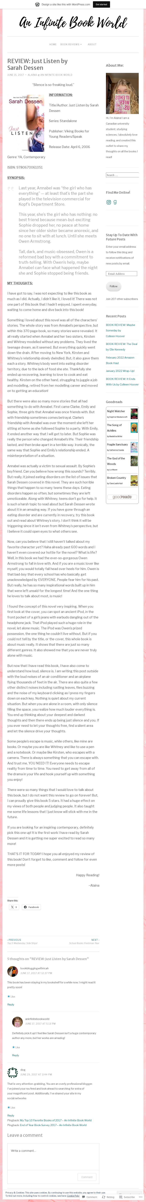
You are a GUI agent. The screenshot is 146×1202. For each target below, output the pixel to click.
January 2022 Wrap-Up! (120, 371)
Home (53, 44)
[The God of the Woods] (134, 465)
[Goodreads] (115, 202)
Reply (10, 1004)
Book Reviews (70, 44)
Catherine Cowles (116, 450)
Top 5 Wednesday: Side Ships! (22, 942)
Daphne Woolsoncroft (118, 417)
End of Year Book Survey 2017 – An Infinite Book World (53, 1125)
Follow (114, 286)
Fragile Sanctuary (117, 444)
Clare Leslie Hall (116, 483)
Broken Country (116, 477)
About (92, 44)
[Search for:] (123, 175)
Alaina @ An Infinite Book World (50, 75)
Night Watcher (116, 411)
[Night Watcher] (134, 418)
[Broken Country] (134, 485)
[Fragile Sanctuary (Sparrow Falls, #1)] (134, 451)
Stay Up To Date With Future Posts (122, 237)
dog (22, 1069)
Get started (101, 4)
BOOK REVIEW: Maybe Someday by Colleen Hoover (120, 330)
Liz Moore (113, 470)
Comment (87, 1176)
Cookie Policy (73, 1196)
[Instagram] (109, 202)
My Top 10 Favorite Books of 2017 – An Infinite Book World (56, 1120)
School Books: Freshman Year (84, 942)
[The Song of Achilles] (134, 432)
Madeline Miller (115, 436)
